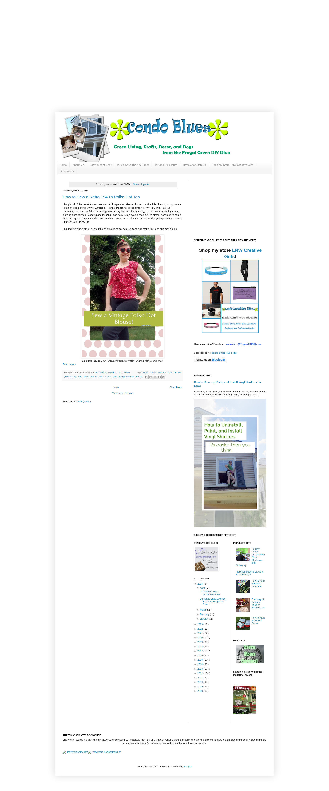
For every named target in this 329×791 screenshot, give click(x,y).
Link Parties (67, 171)
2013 (200, 668)
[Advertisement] (122, 26)
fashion (177, 372)
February (205, 614)
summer (130, 377)
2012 (200, 673)
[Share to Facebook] (159, 377)
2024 (200, 584)
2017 (200, 651)
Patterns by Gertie (74, 377)
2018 (200, 646)
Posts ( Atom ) (84, 401)
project (94, 377)
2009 (200, 686)
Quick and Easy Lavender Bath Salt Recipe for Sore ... (213, 602)
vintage (139, 377)
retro (101, 377)
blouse (161, 372)
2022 (200, 629)
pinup (86, 377)
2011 (200, 677)
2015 (200, 660)
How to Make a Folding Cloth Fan (258, 584)
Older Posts (176, 387)
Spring (122, 377)
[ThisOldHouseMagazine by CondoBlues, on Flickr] (244, 713)
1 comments (125, 372)
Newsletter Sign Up (194, 164)
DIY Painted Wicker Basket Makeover (210, 593)
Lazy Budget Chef (100, 164)
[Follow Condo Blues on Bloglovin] (210, 361)
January (204, 618)
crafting (169, 372)
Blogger (188, 766)
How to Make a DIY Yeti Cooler (258, 621)
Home (63, 164)
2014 (200, 664)
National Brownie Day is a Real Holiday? (249, 573)
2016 (200, 655)
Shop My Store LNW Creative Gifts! (233, 164)
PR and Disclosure (166, 164)
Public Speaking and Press (133, 164)
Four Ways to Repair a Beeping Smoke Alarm (258, 603)
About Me (78, 164)
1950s (153, 372)
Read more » (69, 364)
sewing (108, 377)
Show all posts (141, 184)
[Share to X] (155, 377)
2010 (200, 682)
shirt (115, 377)
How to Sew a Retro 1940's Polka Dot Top (101, 197)
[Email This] (147, 377)
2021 (200, 633)
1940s (146, 372)
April (202, 588)
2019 (200, 642)
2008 (200, 691)
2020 (200, 637)
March (203, 610)
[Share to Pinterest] (163, 377)
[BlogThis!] (151, 377)
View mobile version (122, 393)
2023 (200, 624)
